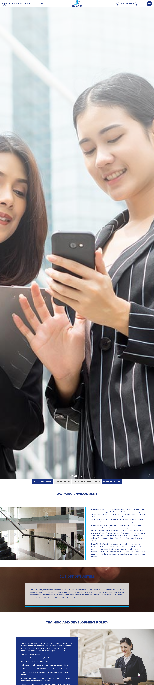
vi (141, 4)
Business (29, 4)
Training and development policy (86, 481)
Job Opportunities (62, 481)
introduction (15, 4)
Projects (41, 4)
